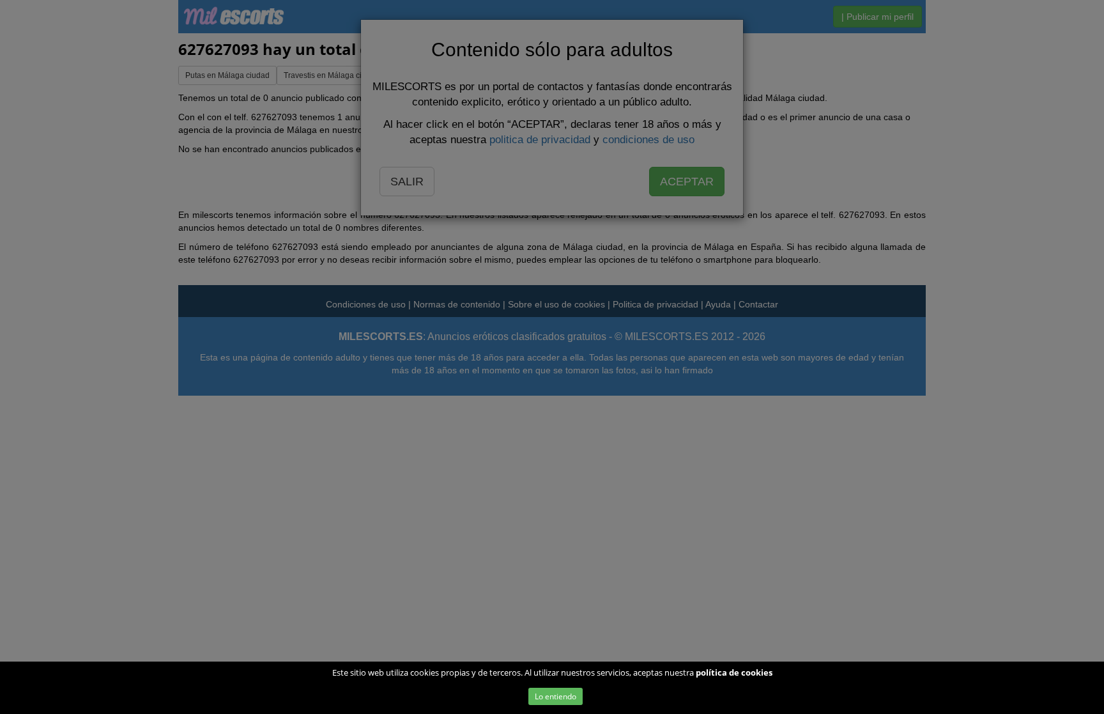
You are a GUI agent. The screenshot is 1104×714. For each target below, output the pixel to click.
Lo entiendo (555, 696)
